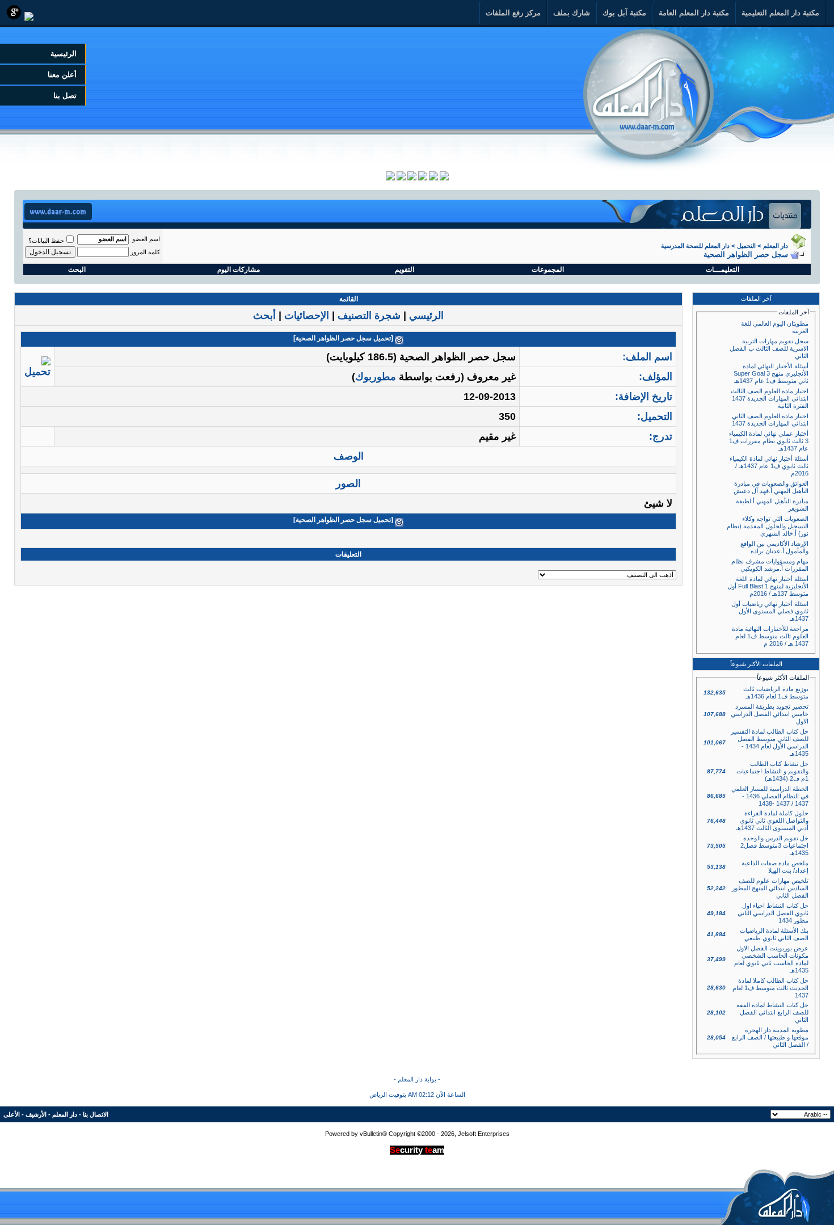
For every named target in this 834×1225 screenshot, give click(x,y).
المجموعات (548, 269)
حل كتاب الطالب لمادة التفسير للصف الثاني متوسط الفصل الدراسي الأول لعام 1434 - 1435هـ (769, 742)
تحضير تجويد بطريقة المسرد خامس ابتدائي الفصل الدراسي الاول (769, 714)
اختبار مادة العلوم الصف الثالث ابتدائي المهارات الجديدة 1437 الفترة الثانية (769, 398)
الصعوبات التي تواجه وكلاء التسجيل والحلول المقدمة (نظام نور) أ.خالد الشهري (767, 526)
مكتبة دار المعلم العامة (694, 13)
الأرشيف (36, 1114)
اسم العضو (146, 238)
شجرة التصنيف (369, 315)
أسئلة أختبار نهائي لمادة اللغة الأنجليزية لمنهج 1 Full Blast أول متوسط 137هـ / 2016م (767, 586)
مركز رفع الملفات (513, 13)
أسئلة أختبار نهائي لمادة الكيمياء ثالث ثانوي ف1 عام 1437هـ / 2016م (769, 466)
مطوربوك (375, 376)
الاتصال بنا (95, 1114)
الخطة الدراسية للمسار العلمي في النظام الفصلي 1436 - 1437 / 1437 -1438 (769, 796)
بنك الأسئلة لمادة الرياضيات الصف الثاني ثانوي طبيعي (774, 934)
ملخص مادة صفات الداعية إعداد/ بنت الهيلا (775, 867)
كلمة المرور (145, 252)
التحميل (746, 245)
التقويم (404, 269)
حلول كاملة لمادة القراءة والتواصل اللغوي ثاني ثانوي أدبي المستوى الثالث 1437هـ (772, 820)
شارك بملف (571, 13)
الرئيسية (63, 53)
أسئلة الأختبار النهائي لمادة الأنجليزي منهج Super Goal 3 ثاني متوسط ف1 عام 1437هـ (771, 373)
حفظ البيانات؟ (46, 240)
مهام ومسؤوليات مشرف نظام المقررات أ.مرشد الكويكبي (769, 565)
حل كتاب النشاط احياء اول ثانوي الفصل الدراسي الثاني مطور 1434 (773, 913)
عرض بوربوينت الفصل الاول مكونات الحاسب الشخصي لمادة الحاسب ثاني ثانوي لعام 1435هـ (771, 959)
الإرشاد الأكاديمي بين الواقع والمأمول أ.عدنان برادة (774, 547)
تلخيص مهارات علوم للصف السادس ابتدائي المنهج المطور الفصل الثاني (770, 888)
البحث (77, 269)
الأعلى (11, 1114)
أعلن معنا (62, 74)
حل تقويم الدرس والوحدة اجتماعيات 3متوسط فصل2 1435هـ (774, 845)
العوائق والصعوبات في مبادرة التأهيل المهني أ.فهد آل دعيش (771, 487)
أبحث (264, 315)
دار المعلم (775, 245)
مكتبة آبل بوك (624, 13)
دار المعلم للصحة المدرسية (695, 245)
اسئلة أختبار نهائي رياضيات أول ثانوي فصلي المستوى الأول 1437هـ (769, 611)
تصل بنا (65, 95)
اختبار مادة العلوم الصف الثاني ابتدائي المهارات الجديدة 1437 (770, 419)
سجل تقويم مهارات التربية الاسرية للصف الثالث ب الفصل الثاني (769, 348)
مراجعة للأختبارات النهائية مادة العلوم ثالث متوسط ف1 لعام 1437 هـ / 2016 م (770, 636)
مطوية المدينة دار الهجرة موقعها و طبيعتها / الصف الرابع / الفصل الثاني (770, 1037)
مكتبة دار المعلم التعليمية (780, 13)
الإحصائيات (306, 315)
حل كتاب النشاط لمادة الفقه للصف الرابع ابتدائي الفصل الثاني (772, 1012)
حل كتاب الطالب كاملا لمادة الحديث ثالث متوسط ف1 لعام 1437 (770, 988)
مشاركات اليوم (238, 269)
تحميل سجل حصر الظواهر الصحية (343, 338)
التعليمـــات (722, 269)
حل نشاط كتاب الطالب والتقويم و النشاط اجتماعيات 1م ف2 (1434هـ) (772, 771)
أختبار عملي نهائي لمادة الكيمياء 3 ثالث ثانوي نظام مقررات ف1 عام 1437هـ (768, 441)
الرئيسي (426, 315)
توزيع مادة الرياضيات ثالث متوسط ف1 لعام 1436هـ (775, 692)
